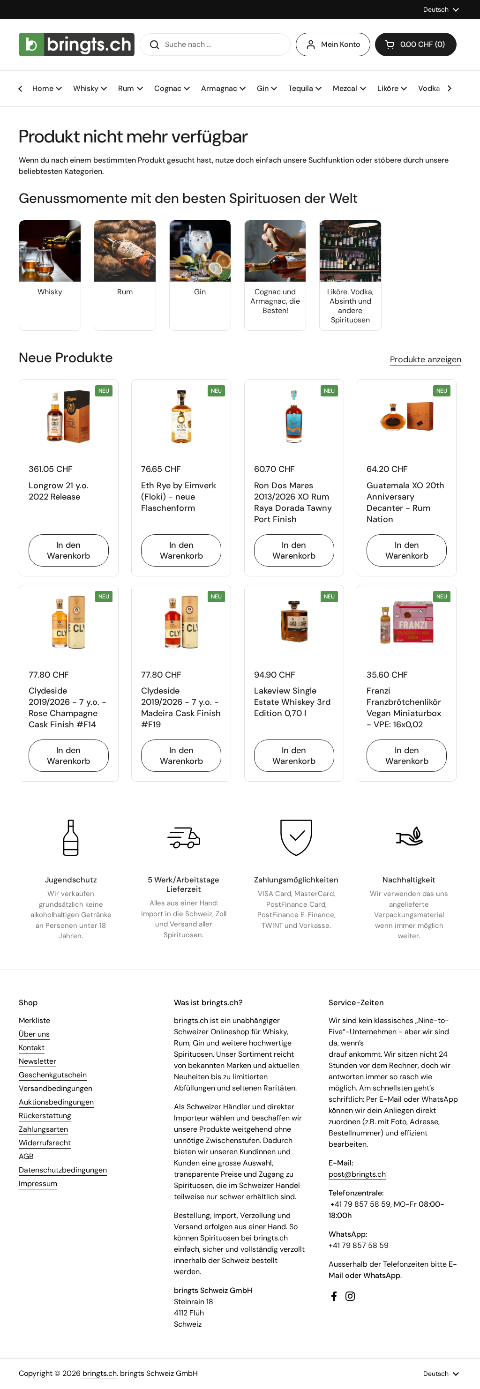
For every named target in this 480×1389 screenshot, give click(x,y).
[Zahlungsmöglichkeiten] (296, 837)
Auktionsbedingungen (56, 1102)
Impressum (38, 1183)
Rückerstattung (45, 1115)
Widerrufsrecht (45, 1143)
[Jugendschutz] (70, 837)
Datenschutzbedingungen (63, 1170)
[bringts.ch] (77, 44)
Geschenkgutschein (53, 1075)
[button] (416, 44)
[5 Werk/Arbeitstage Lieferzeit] (183, 837)
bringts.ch (99, 1373)
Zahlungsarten (43, 1129)
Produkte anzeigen (425, 359)
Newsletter (37, 1061)
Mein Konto (340, 44)
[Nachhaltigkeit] (409, 837)
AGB (26, 1156)
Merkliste (34, 1020)
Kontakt (32, 1048)
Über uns (34, 1034)
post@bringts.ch (357, 1174)
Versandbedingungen (55, 1088)
